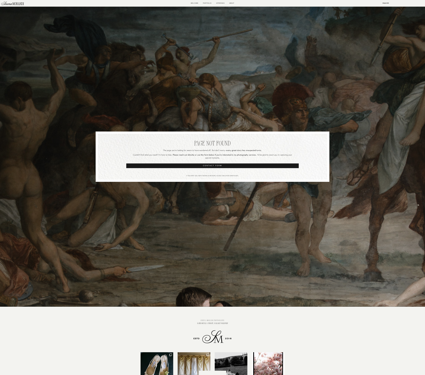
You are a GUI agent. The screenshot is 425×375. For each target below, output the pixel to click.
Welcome (194, 3)
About (231, 3)
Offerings (220, 3)
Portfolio (207, 3)
